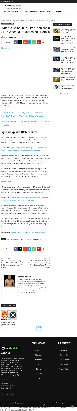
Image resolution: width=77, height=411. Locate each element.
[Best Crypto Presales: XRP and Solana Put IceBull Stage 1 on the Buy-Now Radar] (56, 49)
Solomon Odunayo (11, 37)
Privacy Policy (64, 369)
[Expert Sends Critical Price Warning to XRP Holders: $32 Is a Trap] (56, 30)
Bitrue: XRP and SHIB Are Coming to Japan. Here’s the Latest (8, 324)
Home (3, 21)
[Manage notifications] (72, 406)
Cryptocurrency (10, 21)
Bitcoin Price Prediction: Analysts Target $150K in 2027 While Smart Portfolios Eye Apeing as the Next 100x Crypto (68, 40)
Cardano (38, 360)
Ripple (38, 369)
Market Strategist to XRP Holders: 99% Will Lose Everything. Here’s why (67, 87)
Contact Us (64, 355)
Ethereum (38, 355)
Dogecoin (38, 374)
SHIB (22, 239)
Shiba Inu (28, 239)
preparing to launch (27, 95)
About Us (64, 350)
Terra (39, 364)
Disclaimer (64, 364)
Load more (63, 94)
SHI (8, 239)
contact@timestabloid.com (9, 385)
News (12, 23)
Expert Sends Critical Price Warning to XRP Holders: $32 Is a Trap (68, 31)
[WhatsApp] (34, 42)
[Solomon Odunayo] (2, 37)
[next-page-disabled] (6, 330)
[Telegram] (29, 42)
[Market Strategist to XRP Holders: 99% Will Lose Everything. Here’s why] (56, 87)
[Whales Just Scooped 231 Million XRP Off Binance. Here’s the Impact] (56, 79)
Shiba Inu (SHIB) (37, 239)
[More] (43, 42)
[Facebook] (16, 42)
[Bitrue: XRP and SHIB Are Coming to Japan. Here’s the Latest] (9, 315)
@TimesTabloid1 (35, 115)
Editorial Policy (64, 360)
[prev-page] (2, 330)
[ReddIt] (25, 42)
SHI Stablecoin (15, 239)
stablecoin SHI (44, 137)
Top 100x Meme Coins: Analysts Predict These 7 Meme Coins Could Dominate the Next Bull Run (68, 61)
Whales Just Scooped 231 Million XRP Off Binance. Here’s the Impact (68, 79)
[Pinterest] (39, 42)
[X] (20, 42)
